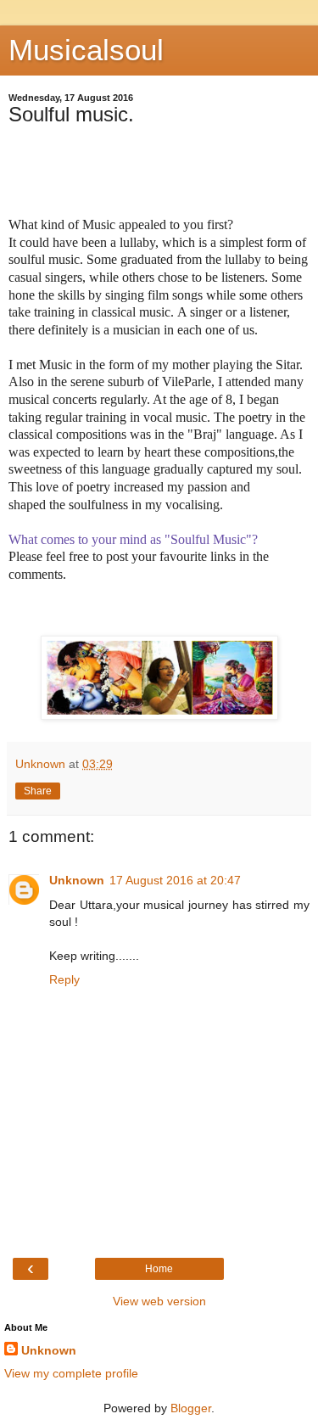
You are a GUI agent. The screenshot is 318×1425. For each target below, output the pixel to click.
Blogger (190, 1408)
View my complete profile (71, 1373)
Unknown (76, 880)
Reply (64, 979)
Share (38, 791)
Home (159, 1269)
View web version (159, 1301)
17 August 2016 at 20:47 (175, 880)
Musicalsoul (86, 50)
